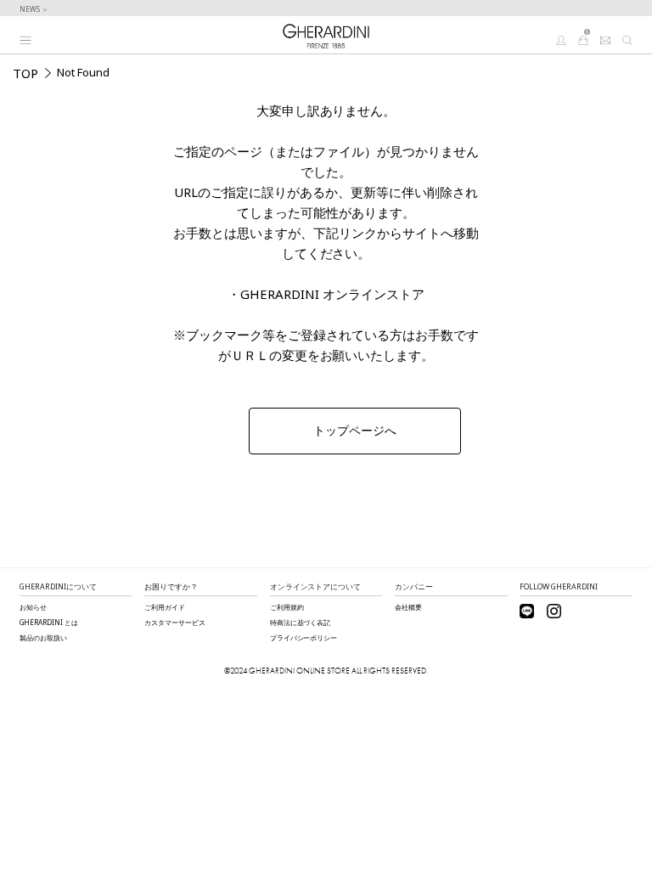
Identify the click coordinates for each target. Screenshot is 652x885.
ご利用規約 (287, 607)
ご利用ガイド (164, 607)
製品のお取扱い (43, 637)
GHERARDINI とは (49, 622)
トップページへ (354, 430)
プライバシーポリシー (304, 637)
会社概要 (408, 607)
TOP (25, 73)
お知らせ (33, 607)
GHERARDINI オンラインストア (332, 293)
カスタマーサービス (174, 622)
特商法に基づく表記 (300, 622)
